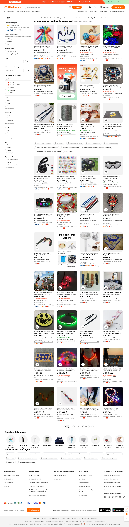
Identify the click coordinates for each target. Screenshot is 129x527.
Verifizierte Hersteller (60, 475)
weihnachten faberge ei (94, 143)
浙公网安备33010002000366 (95, 524)
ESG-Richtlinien (8, 482)
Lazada (63, 518)
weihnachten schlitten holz (44, 143)
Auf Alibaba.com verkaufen (112, 475)
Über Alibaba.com (9, 471)
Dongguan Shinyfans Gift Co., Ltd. (44, 132)
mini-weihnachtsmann (112, 143)
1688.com (43, 518)
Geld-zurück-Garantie (35, 479)
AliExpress (36, 518)
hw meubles (11, 458)
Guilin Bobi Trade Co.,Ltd (87, 264)
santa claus (11, 454)
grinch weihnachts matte (114, 454)
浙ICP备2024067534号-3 (112, 524)
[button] (70, 7)
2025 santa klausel (98, 454)
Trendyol (83, 518)
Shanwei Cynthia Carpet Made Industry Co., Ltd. (44, 93)
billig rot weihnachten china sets (28, 458)
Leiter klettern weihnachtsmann (78, 454)
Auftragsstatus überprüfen (112, 482)
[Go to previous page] (63, 426)
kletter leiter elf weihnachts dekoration (47, 147)
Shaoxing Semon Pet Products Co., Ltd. (90, 136)
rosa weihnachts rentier (76, 143)
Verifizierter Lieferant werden (112, 486)
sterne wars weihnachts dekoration (55, 454)
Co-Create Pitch (8, 479)
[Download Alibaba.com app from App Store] (105, 510)
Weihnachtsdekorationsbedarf (77, 18)
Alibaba (36, 18)
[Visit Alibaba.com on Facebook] (105, 497)
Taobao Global (71, 518)
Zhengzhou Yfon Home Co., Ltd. (112, 97)
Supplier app (56, 510)
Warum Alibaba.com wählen (12, 475)
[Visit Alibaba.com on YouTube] (120, 497)
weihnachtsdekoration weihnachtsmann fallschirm (97, 147)
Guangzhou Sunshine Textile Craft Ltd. (90, 93)
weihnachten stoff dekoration (71, 147)
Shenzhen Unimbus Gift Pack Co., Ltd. (67, 134)
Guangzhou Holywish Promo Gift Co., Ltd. (44, 57)
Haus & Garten (45, 18)
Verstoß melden (83, 495)
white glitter (23, 454)
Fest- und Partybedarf (58, 18)
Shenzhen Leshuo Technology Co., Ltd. (113, 186)
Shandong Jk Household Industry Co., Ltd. (113, 135)
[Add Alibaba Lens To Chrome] (33, 510)
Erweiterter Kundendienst (36, 486)
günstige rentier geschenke (50, 458)
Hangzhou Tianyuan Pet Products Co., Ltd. (90, 184)
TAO (77, 518)
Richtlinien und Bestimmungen (38, 495)
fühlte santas (69, 151)
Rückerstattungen (84, 486)
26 (89, 426)
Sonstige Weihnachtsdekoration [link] (97, 18)
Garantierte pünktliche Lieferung (38, 482)
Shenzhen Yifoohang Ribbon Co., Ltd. (67, 226)
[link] (126, 509)
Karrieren (6, 486)
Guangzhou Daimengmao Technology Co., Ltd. (44, 187)
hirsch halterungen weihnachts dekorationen (49, 151)
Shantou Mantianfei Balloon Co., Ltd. (67, 187)
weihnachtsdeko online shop (27, 462)
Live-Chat (82, 479)
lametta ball (11, 462)
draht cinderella (36, 454)
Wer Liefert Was (92, 518)
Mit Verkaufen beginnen (111, 479)
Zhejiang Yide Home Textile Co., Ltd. (90, 58)
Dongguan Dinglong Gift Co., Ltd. (112, 58)
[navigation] (18, 222)
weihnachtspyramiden (92, 458)
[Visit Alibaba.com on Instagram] (116, 497)
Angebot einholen (59, 479)
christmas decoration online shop (72, 458)
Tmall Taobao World (53, 518)
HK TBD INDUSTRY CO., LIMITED (44, 222)
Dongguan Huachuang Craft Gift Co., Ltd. (67, 57)
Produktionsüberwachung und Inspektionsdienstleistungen (38, 490)
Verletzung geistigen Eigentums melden (88, 490)
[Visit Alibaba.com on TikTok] (124, 497)
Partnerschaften (109, 490)
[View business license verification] (81, 524)
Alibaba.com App (92, 510)
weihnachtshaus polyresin (110, 458)
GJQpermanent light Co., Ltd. (42, 304)
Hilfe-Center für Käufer (85, 475)
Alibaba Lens (8, 510)
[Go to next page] (93, 426)
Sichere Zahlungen (34, 475)
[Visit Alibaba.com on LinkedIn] (109, 497)
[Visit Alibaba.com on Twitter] (113, 497)
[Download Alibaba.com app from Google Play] (118, 510)
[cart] (95, 7)
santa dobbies (60, 143)
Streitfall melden (84, 482)
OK (28, 62)
